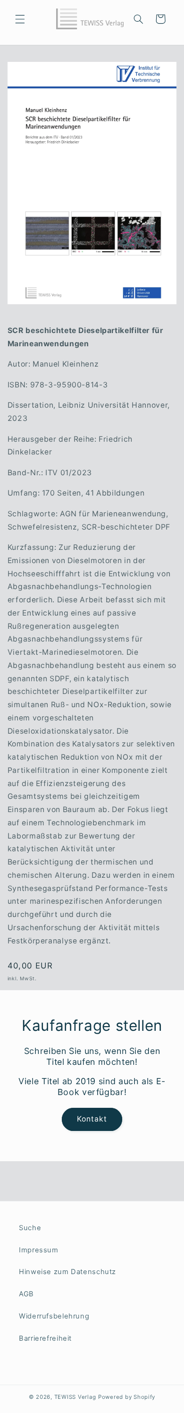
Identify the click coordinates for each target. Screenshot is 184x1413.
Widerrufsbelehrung (54, 1316)
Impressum (39, 1250)
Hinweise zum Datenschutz (67, 1271)
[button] (20, 19)
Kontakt (92, 1118)
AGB (26, 1294)
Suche (30, 1228)
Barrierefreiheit (45, 1338)
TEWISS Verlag (75, 1397)
